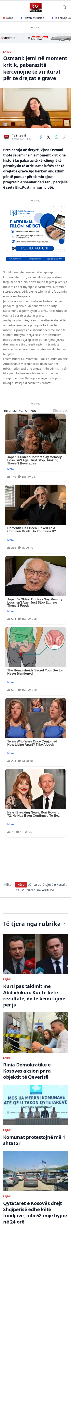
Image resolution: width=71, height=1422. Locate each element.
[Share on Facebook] (40, 137)
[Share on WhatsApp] (56, 137)
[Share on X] (48, 137)
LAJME (7, 51)
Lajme (9, 18)
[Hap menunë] (6, 7)
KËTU (21, 885)
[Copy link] (64, 137)
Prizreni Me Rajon (33, 18)
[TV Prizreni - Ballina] (35, 7)
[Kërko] (64, 7)
